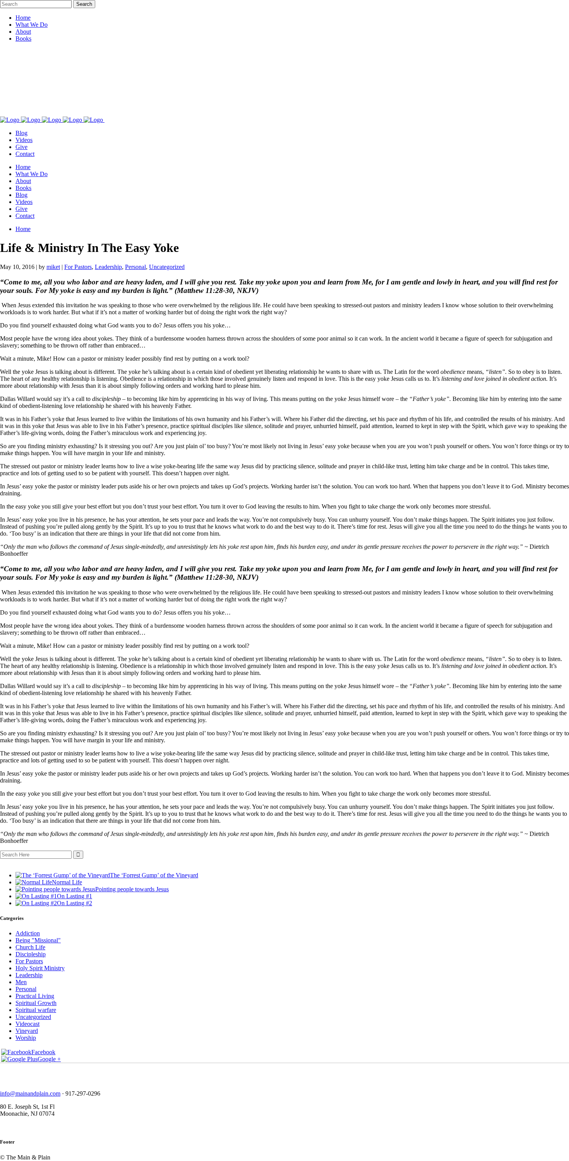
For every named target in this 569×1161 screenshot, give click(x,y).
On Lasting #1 (74, 896)
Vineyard (26, 1030)
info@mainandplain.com (30, 1093)
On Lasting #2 (74, 903)
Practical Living (34, 996)
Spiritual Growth (36, 1003)
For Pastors (78, 267)
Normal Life (67, 882)
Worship (25, 1037)
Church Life (30, 947)
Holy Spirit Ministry (40, 968)
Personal (135, 267)
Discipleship (30, 954)
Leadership (108, 267)
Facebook (43, 1052)
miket (53, 267)
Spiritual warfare (35, 1010)
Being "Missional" (38, 940)
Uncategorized (167, 267)
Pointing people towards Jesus (132, 889)
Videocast (27, 1024)
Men (21, 982)
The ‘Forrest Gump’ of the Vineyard (154, 875)
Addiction (27, 933)
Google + (49, 1059)
